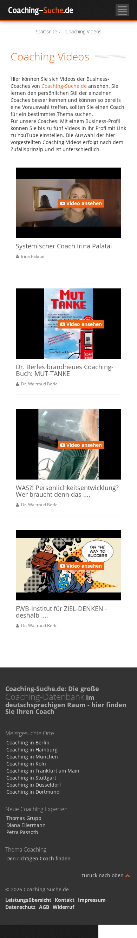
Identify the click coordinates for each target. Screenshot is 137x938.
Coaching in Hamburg (32, 749)
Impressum (92, 900)
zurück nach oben (103, 875)
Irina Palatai (31, 256)
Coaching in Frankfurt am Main (42, 770)
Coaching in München (32, 756)
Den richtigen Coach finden (38, 858)
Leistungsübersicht (28, 900)
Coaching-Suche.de (64, 86)
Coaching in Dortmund (33, 791)
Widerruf (63, 907)
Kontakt (64, 900)
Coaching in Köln (26, 763)
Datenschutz (20, 907)
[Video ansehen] (60, 186)
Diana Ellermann (26, 825)
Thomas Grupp (23, 818)
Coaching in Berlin (28, 742)
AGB (44, 907)
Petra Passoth (22, 832)
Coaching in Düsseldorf (33, 784)
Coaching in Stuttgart (31, 777)
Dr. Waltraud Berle (38, 383)
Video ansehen (83, 203)
